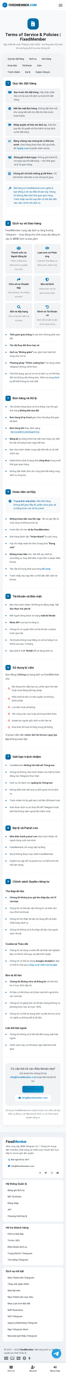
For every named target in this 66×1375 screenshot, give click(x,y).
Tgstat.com (23, 148)
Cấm (39, 65)
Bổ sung (46, 568)
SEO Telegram (15, 1316)
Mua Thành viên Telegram (21, 1277)
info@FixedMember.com (23, 1077)
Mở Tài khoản (14, 1196)
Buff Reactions (15, 1310)
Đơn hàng (46, 59)
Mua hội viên (14, 1290)
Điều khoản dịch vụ (17, 1247)
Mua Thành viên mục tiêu (20, 1297)
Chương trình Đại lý (17, 1216)
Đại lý (27, 72)
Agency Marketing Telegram (22, 1323)
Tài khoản (27, 65)
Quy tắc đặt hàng (16, 59)
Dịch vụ (33, 59)
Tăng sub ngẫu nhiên (18, 1284)
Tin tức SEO (14, 1240)
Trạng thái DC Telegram (20, 1253)
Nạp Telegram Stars (18, 1329)
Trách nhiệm (14, 72)
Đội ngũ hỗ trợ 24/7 (20, 1159)
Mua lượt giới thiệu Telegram (22, 1336)
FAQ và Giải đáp (16, 1234)
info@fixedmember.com (35, 1097)
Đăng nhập (13, 1203)
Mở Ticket (34, 1089)
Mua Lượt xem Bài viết (19, 1303)
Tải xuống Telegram (18, 1259)
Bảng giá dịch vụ (16, 1190)
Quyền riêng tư (43, 72)
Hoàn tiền (12, 65)
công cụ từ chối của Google (42, 965)
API (9, 1209)
